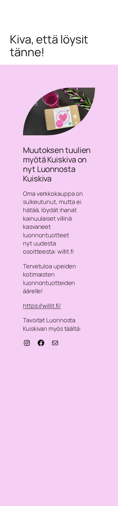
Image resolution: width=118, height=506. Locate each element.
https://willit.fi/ (42, 306)
